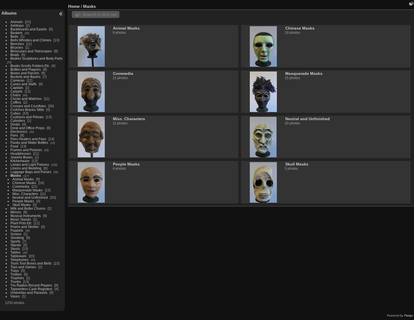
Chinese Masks (24, 183)
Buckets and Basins (25, 77)
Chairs (15, 95)
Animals (16, 22)
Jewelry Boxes (21, 157)
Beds (14, 36)
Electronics (18, 131)
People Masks (23, 201)
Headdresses (20, 153)
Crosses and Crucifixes (28, 106)
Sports (15, 241)
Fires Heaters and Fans (28, 139)
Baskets (16, 33)
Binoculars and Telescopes (31, 51)
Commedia (20, 186)
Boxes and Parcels (24, 73)
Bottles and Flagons (25, 69)
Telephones (19, 259)
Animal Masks (23, 179)
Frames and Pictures (26, 150)
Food (14, 146)
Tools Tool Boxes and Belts (31, 263)
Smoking (17, 238)
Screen (15, 234)
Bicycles (16, 47)
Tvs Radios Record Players (31, 285)
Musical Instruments (25, 216)
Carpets (16, 91)
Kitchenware (20, 161)
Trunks (15, 281)
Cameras (17, 80)
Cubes (15, 113)
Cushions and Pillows (27, 117)
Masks (15, 175)
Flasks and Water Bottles (29, 142)
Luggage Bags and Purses (30, 172)
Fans (14, 135)
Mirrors (15, 212)
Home (74, 6)
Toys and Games (23, 267)
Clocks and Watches (26, 98)
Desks (15, 124)
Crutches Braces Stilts (27, 109)
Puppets (16, 230)
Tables (15, 252)
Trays (14, 270)
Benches (17, 44)
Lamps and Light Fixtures (29, 164)
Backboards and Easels (28, 29)
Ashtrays (17, 25)
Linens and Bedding (25, 168)
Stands (15, 245)
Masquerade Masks (27, 190)
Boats (14, 55)
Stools (15, 248)
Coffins (15, 102)
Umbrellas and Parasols (28, 292)
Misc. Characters (25, 194)
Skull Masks (21, 205)
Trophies (17, 278)
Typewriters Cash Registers (31, 289)
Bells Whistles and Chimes (30, 40)
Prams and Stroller (24, 227)
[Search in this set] (410, 3)
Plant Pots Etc (21, 223)
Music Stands (20, 219)
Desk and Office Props (27, 128)
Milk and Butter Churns (27, 208)
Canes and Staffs (23, 84)
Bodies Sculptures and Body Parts (36, 58)
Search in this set (100, 14)
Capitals (16, 87)
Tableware (18, 256)
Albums (9, 13)
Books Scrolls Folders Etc (29, 66)
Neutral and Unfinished (30, 197)
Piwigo (408, 315)
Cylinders (17, 120)
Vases (15, 296)
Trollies (16, 274)
